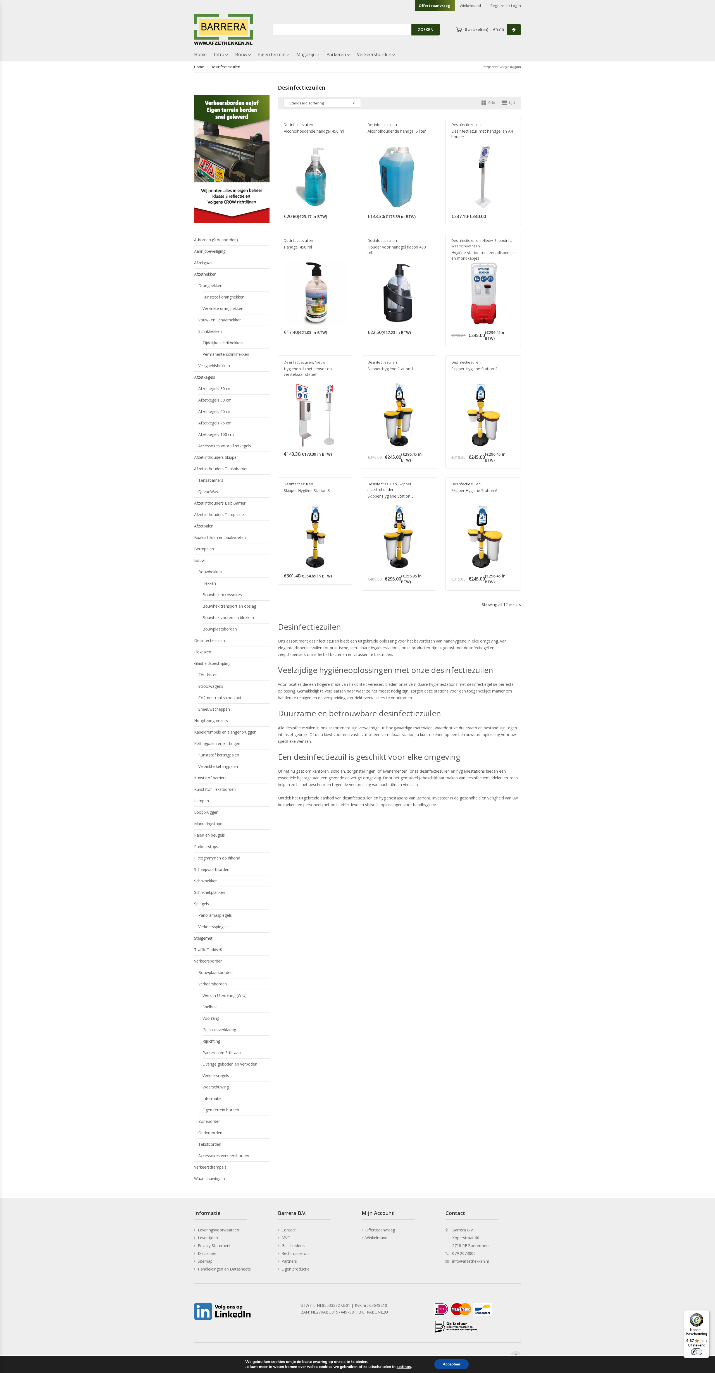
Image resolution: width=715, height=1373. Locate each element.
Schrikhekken (210, 331)
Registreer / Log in (505, 5)
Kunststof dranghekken (223, 297)
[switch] (696, 1351)
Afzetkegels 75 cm (215, 423)
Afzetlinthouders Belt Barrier (220, 503)
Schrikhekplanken (209, 892)
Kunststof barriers (210, 777)
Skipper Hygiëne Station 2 (474, 368)
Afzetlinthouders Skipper (216, 457)
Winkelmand (470, 5)
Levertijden (208, 1237)
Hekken (209, 583)
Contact (289, 1230)
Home (200, 54)
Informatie (211, 1098)
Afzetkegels (204, 377)
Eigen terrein (271, 54)
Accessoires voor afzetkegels (224, 445)
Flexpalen (202, 652)
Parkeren (336, 54)
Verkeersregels (215, 1075)
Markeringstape (208, 823)
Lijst (511, 102)
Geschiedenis (293, 1245)
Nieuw (487, 240)
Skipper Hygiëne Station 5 (391, 496)
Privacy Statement (214, 1245)
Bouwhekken (210, 571)
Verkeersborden (374, 54)
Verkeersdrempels (210, 1167)
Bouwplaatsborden (219, 629)
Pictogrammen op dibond (217, 858)
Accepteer (451, 1364)
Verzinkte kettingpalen (218, 766)
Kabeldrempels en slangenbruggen (225, 732)
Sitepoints (502, 240)
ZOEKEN (425, 29)
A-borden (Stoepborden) (216, 239)
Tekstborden (209, 1144)
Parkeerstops (206, 846)
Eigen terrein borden (220, 1109)
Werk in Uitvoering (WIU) (224, 995)
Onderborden (210, 1132)
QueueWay (208, 491)
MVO (286, 1237)
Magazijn (306, 54)
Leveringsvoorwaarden (218, 1230)
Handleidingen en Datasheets (224, 1269)
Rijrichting (211, 1041)
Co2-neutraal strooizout (220, 697)
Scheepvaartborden (211, 869)
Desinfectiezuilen (298, 124)
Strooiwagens (210, 686)
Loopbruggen (206, 812)
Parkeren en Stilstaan (221, 1052)
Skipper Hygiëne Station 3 (307, 490)
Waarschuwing (215, 1087)
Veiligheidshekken (214, 365)
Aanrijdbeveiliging (209, 251)
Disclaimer (207, 1253)
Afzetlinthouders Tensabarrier (221, 468)
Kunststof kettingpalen (218, 755)
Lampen (201, 800)
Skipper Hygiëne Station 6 (474, 490)
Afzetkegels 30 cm (215, 388)
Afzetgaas (203, 262)
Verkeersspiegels (213, 926)
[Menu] (706, 1313)
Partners (289, 1261)
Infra (219, 54)
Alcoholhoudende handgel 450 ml (314, 131)
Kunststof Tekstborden (215, 789)
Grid (491, 102)
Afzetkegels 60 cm (215, 411)
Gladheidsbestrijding (212, 663)
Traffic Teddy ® (208, 949)
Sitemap (205, 1261)
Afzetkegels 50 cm (215, 400)
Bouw (241, 54)
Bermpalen (204, 548)
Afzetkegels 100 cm (216, 434)
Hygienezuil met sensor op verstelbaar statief (308, 371)
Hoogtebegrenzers (211, 720)
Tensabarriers (210, 480)
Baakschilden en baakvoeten (220, 537)
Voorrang (210, 1018)
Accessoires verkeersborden (223, 1155)
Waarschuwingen (465, 246)
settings (404, 1366)
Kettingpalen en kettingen (217, 743)
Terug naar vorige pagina (501, 66)
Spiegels (201, 903)
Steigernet (203, 938)
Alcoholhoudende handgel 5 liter (397, 131)
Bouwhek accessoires (222, 594)
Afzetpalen (203, 526)
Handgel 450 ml (298, 247)
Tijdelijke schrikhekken (222, 342)
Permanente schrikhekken (225, 354)
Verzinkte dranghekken (222, 308)
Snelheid (210, 1006)
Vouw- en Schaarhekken (220, 320)
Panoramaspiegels (215, 915)
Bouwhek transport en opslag (229, 606)
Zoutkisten (208, 674)
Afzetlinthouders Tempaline (219, 514)
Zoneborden (209, 1121)
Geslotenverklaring (219, 1029)
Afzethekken (205, 274)
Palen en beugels (209, 835)
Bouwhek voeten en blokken (228, 617)
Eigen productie (295, 1269)
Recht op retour (296, 1253)
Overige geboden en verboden (229, 1064)
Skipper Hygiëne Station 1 (391, 368)
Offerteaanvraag (434, 5)
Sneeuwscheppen (214, 709)
